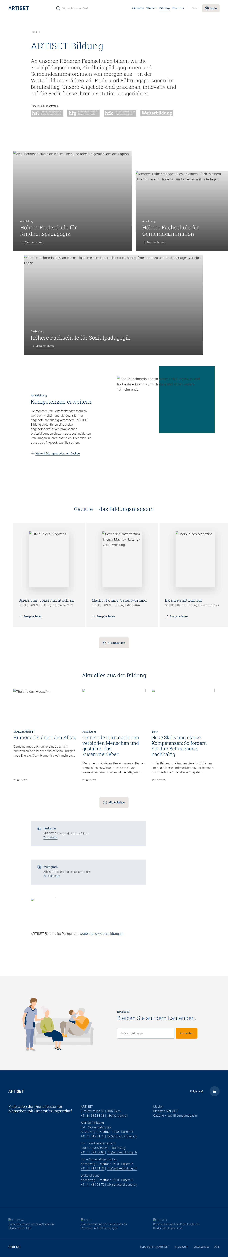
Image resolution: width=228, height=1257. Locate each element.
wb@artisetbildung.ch (122, 1184)
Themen (151, 8)
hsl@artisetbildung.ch (122, 1136)
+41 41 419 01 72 (92, 1184)
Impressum (181, 1246)
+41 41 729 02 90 (92, 1152)
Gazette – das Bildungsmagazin (175, 1115)
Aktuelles (138, 8)
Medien (158, 1106)
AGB (217, 1246)
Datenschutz (201, 1246)
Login (213, 8)
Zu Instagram (51, 875)
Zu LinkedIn (50, 837)
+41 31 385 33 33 (92, 1115)
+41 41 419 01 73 (92, 1168)
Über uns (178, 8)
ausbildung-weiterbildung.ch (101, 934)
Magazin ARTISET (165, 1111)
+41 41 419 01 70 (92, 1136)
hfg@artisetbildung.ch (122, 1168)
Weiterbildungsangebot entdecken (57, 453)
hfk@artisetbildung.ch (122, 1152)
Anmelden (186, 1033)
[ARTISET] (30, 8)
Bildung (164, 8)
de (193, 8)
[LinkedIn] (215, 1091)
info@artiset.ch (117, 1115)
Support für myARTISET (154, 1246)
